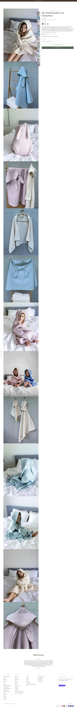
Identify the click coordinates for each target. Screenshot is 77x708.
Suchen (27, 675)
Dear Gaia (7, 702)
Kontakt (27, 676)
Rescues (4, 694)
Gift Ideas (5, 697)
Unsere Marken (40, 679)
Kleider (16, 682)
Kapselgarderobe (6, 675)
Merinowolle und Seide (7, 684)
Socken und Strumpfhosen (19, 690)
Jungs (4, 676)
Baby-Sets (16, 675)
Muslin (4, 682)
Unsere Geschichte (41, 675)
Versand (27, 679)
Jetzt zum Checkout (57, 47)
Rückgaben (28, 681)
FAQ (27, 684)
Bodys (16, 679)
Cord (4, 681)
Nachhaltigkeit (40, 676)
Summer (4, 696)
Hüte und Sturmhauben (19, 691)
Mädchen (5, 678)
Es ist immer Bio (6, 685)
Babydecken (17, 678)
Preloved (4, 693)
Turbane (16, 676)
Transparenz (40, 678)
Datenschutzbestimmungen (31, 682)
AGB (27, 678)
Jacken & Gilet (17, 684)
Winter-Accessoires (6, 690)
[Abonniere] (73, 676)
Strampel (16, 685)
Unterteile (16, 681)
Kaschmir (5, 679)
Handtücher (17, 688)
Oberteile (16, 687)
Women (4, 691)
